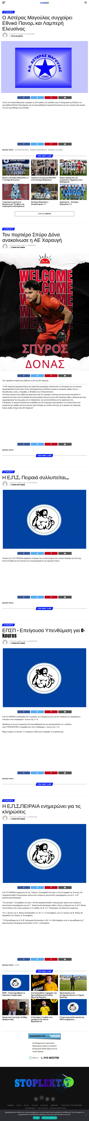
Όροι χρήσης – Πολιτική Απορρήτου (52, 1108)
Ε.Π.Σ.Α (19, 1105)
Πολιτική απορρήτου (49, 1118)
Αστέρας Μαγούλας (22, 150)
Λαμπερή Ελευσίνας (56, 150)
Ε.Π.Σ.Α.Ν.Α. (44, 1105)
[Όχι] (86, 1115)
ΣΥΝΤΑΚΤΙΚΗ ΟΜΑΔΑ (18, 247)
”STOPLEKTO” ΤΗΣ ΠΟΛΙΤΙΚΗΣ (71, 1105)
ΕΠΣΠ (17, 965)
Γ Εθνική (10, 1105)
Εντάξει (36, 1118)
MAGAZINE (54, 1105)
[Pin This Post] (51, 97)
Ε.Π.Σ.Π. (26, 1105)
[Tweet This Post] (37, 97)
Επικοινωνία (30, 1108)
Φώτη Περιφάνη (17, 36)
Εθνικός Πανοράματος (39, 150)
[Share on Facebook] (23, 97)
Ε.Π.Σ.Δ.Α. (35, 1105)
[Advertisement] (44, 126)
